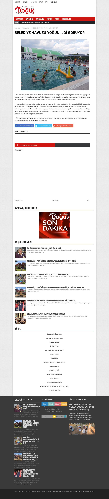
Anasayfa (17, 2)
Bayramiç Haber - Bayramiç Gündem (52, 491)
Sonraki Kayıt (19, 200)
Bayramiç (25, 2)
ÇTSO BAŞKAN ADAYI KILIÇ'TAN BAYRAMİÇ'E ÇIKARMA (46, 314)
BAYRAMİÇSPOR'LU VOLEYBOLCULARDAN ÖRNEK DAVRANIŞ (81, 407)
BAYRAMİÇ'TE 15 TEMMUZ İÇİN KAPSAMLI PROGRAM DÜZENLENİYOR (51, 300)
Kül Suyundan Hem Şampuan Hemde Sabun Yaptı (44, 248)
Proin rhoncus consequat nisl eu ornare (35, 22)
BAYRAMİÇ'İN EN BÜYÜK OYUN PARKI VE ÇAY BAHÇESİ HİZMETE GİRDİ (51, 261)
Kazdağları (54, 2)
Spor (46, 2)
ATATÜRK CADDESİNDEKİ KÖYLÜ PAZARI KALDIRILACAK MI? (48, 274)
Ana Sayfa (55, 200)
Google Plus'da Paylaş (64, 126)
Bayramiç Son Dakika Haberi (84, 491)
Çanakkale (34, 2)
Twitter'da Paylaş (45, 126)
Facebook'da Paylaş (26, 126)
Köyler (41, 2)
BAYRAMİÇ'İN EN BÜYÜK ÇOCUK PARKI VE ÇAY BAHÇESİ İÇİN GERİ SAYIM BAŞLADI (55, 287)
